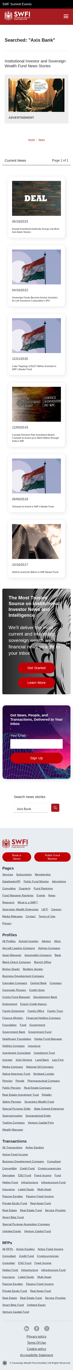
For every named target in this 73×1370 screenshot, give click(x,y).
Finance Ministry (12, 1017)
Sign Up (36, 758)
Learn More (41, 684)
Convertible (9, 1168)
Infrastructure (29, 1182)
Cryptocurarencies (49, 1168)
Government (37, 1024)
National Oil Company (40, 1066)
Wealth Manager (12, 1129)
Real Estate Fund (31, 1210)
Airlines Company (49, 948)
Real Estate (9, 1210)
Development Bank (45, 997)
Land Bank (42, 1059)
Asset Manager (11, 955)
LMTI (44, 909)
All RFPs (7, 1249)
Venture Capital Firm (41, 1122)
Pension (7, 1080)
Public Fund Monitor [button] (52, 857)
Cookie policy (36, 1349)
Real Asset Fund (40, 1203)
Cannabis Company (14, 983)
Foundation (9, 1024)
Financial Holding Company (43, 1017)
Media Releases (12, 916)
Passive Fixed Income (40, 1196)
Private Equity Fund (14, 1203)
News (51, 895)
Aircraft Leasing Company (18, 948)
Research (8, 902)
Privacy (6, 923)
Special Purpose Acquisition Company (26, 1224)
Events (41, 895)
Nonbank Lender (43, 1073)
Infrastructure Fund (53, 1182)
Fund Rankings (43, 888)
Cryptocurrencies (48, 1256)
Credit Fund (27, 1168)
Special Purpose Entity (16, 1108)
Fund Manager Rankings (17, 895)
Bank (58, 955)
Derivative (8, 1175)
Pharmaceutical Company (43, 1080)
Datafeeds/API (11, 881)
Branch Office (42, 962)
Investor (7, 1059)
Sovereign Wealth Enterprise (20, 909)
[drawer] (66, 16)
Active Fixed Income (15, 1154)
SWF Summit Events (17, 4)
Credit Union (37, 990)
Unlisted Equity (11, 1231)
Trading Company (13, 1122)
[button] (55, 808)
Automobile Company (38, 955)
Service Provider (55, 1210)
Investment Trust (44, 1052)
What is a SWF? (28, 902)
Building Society (33, 969)
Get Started (41, 669)
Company (56, 983)
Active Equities (35, 1147)
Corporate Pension (14, 990)
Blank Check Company (16, 962)
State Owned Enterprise (49, 1108)
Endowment (9, 1003)
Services (7, 874)
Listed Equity (26, 1189)
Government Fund (39, 1031)
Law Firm (58, 1059)
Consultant (54, 1161)
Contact (30, 916)
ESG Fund (24, 1175)
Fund (23, 1024)
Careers (56, 909)
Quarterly (25, 888)
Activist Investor (29, 941)
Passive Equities (12, 1196)
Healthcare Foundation (16, 1038)
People (20, 1080)
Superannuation (12, 1115)
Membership (43, 874)
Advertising (59, 881)
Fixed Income (42, 1175)
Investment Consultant (16, 1052)
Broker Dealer (11, 969)
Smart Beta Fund (13, 1217)
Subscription (24, 874)
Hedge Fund (10, 1182)
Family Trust (55, 1010)
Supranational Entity (38, 1115)
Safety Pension (11, 1101)
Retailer (47, 1094)
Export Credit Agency (33, 1003)
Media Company (12, 1066)
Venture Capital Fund (37, 1231)
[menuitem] (9, 875)
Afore (57, 941)
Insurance (34, 1045)
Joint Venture (24, 1059)
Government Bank (13, 1031)
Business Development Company (23, 976)
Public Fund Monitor (36, 881)
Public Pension (11, 1087)
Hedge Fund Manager (48, 1038)
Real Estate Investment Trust (20, 1094)
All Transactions (12, 1147)
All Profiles (9, 941)
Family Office (36, 1010)
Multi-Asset (44, 1189)
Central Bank (38, 983)
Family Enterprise (13, 1010)
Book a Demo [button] (16, 857)
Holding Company (13, 1045)
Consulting (9, 888)
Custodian (8, 1263)
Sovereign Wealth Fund (39, 1101)
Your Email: (18, 735)
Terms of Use (47, 916)
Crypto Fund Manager (16, 997)
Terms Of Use (36, 1342)
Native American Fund (16, 1073)
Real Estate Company (37, 1087)
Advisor (46, 941)
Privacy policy (36, 1336)
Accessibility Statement (36, 1355)
